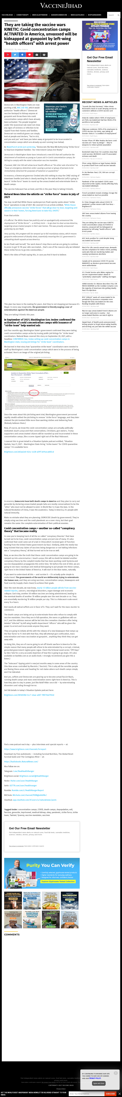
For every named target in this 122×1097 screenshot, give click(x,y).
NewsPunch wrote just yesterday (21, 147)
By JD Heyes (93, 113)
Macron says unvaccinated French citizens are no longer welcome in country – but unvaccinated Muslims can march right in (99, 313)
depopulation (62, 809)
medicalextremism (39, 15)
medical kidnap (39, 812)
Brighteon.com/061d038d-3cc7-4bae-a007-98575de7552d (29, 695)
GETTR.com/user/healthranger (23, 785)
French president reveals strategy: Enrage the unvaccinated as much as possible (99, 194)
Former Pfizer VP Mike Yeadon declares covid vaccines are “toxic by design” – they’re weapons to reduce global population (99, 143)
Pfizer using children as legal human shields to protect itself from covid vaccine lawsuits (99, 164)
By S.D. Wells (94, 293)
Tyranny (20, 815)
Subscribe (110, 1094)
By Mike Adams (95, 234)
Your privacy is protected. (16, 846)
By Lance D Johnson (96, 159)
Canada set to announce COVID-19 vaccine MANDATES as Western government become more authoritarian (99, 263)
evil (70, 809)
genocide (16, 812)
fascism (7, 812)
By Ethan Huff (94, 125)
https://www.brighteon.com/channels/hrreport (25, 749)
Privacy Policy (61, 1089)
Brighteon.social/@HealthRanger (34, 776)
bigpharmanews (94, 15)
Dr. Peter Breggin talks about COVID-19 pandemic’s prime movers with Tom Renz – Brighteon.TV (98, 204)
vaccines (46, 815)
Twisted (13, 815)
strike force (66, 812)
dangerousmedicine (59, 15)
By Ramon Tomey (96, 197)
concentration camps (27, 809)
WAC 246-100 (22, 108)
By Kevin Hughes (95, 177)
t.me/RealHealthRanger (23, 771)
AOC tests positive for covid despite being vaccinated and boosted (98, 239)
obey (49, 812)
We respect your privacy (49, 1082)
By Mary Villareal (95, 188)
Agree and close (98, 1083)
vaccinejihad (7, 15)
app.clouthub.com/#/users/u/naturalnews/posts (34, 800)
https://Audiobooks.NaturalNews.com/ (21, 762)
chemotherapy (22, 15)
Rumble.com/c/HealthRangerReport (28, 790)
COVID (40, 809)
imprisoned (26, 812)
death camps (50, 809)
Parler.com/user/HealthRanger (24, 781)
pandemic (56, 812)
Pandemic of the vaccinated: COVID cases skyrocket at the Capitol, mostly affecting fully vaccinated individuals (100, 184)
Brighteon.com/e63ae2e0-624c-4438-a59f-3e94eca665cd (29, 452)
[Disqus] (42, 968)
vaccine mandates (33, 815)
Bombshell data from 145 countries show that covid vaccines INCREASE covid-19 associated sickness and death (99, 154)
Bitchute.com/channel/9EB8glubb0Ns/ (30, 795)
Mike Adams (23, 49)
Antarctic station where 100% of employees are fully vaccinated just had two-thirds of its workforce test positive (99, 120)
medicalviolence (77, 15)
